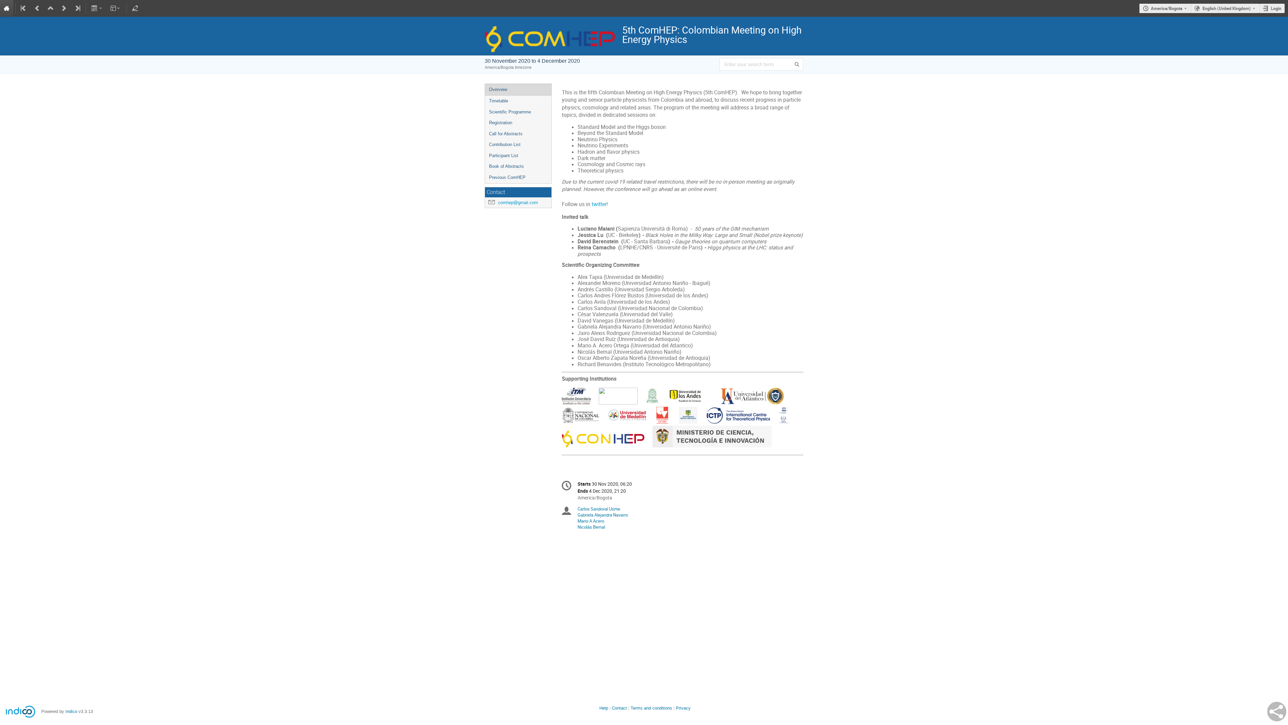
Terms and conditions (651, 708)
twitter (599, 204)
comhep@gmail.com (518, 202)
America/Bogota (1166, 8)
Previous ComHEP (507, 177)
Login (1276, 8)
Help (603, 708)
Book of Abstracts (506, 166)
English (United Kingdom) (1226, 8)
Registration (500, 122)
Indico (71, 711)
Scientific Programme (510, 111)
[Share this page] (1276, 712)
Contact (619, 708)
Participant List (503, 155)
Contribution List (505, 144)
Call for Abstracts (506, 133)
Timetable (498, 100)
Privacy (683, 708)
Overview (498, 89)
